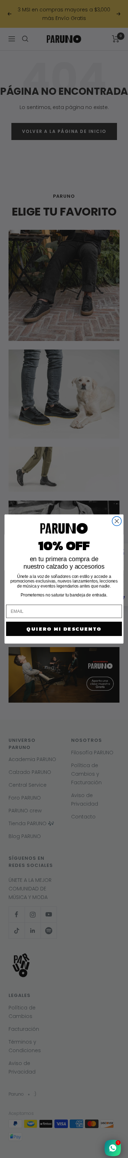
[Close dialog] (116, 521)
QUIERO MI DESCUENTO (63, 629)
